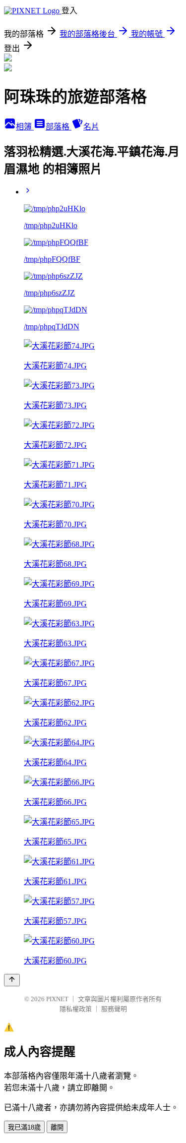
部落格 (58, 126)
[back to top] (12, 980)
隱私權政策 (76, 1009)
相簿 (25, 126)
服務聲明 (114, 1009)
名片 (91, 126)
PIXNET (57, 999)
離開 (57, 1127)
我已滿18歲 (24, 1127)
